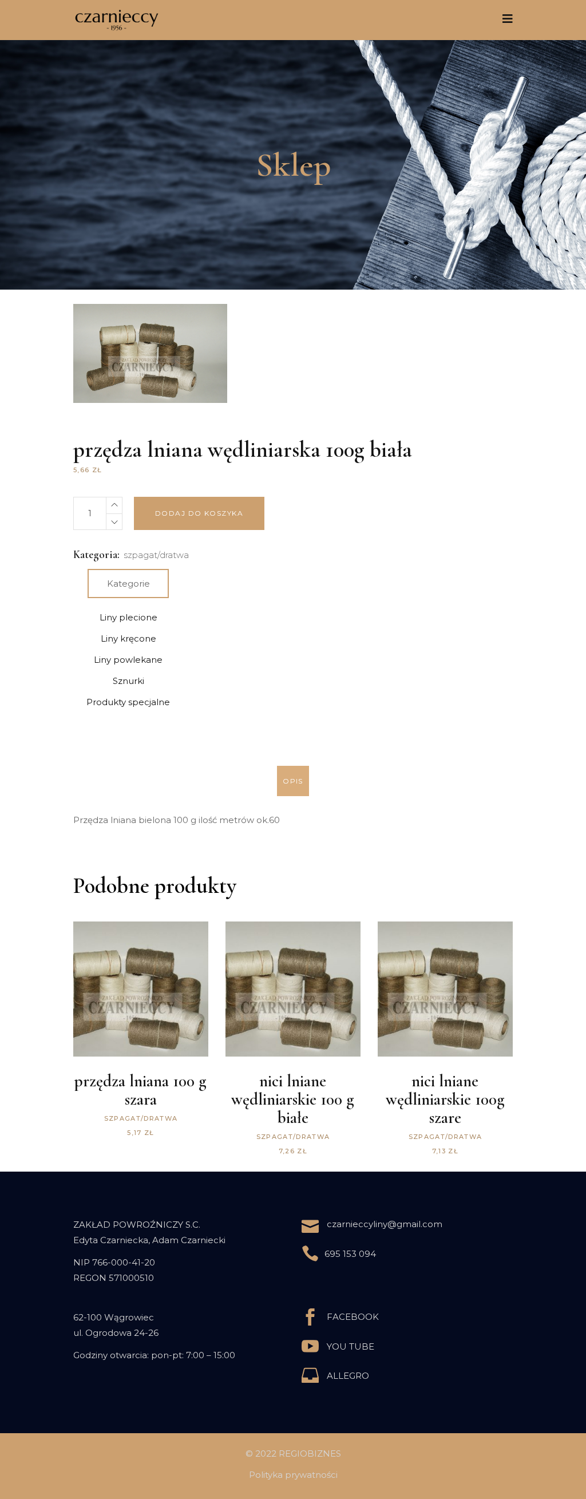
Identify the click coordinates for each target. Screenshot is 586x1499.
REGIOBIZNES (310, 1453)
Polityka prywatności (293, 1474)
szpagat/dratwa (156, 554)
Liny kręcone (128, 638)
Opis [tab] (293, 781)
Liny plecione (128, 617)
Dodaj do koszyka (199, 513)
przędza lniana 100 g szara (140, 1090)
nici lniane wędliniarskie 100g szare (445, 1099)
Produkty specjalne (128, 702)
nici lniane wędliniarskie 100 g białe (292, 1099)
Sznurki (128, 680)
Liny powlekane (128, 659)
